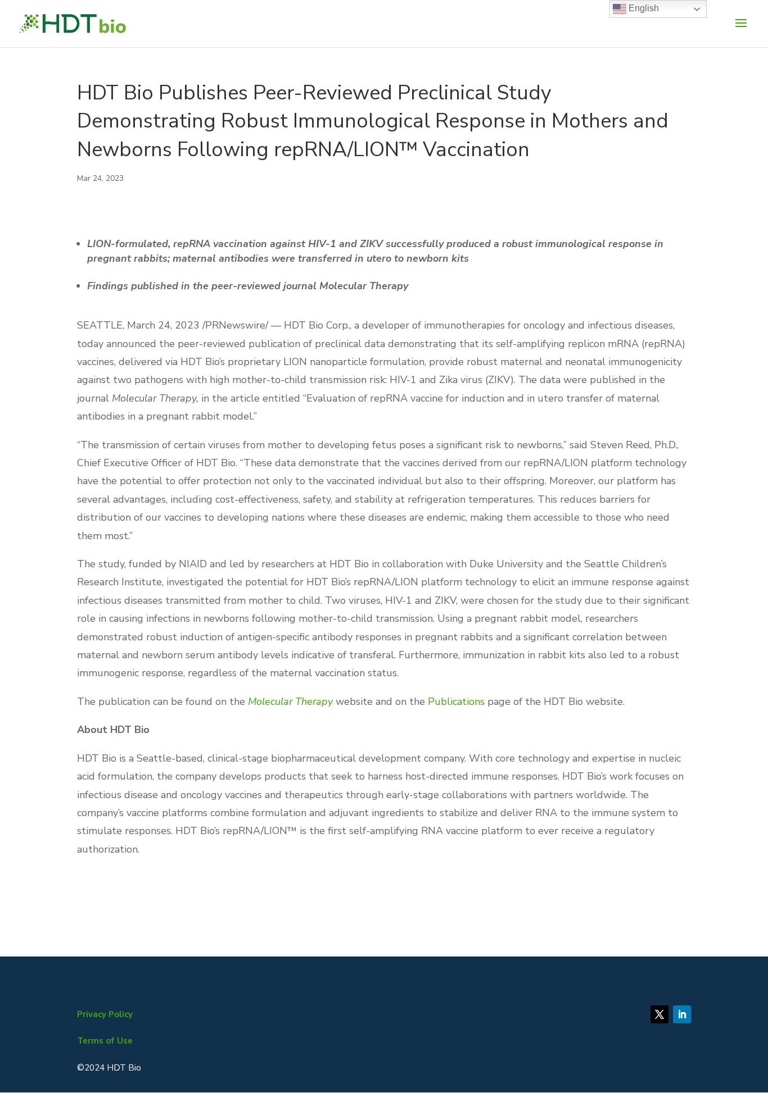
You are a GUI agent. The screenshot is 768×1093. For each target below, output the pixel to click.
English (642, 8)
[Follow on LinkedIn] (682, 1014)
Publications (456, 701)
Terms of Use (105, 1040)
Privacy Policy (105, 1014)
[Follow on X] (659, 1014)
